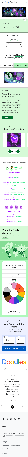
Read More (6, 117)
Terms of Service (19, 435)
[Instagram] (11, 419)
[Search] (26, 2)
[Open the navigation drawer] (2, 2)
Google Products (15, 445)
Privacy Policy (9, 435)
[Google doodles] (10, 2)
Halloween (14, 39)
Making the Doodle (8, 65)
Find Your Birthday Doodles (11, 348)
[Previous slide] (10, 151)
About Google (5, 445)
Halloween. (19, 58)
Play (5, 55)
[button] (14, 426)
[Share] (25, 19)
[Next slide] (18, 151)
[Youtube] (18, 419)
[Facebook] (7, 419)
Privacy (4, 449)
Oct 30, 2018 (5, 237)
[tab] (12, 151)
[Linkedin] (3, 419)
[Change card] (12, 407)
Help (5, 453)
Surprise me (13, 311)
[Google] (4, 441)
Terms (9, 449)
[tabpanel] (14, 139)
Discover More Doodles (20, 65)
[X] (15, 419)
